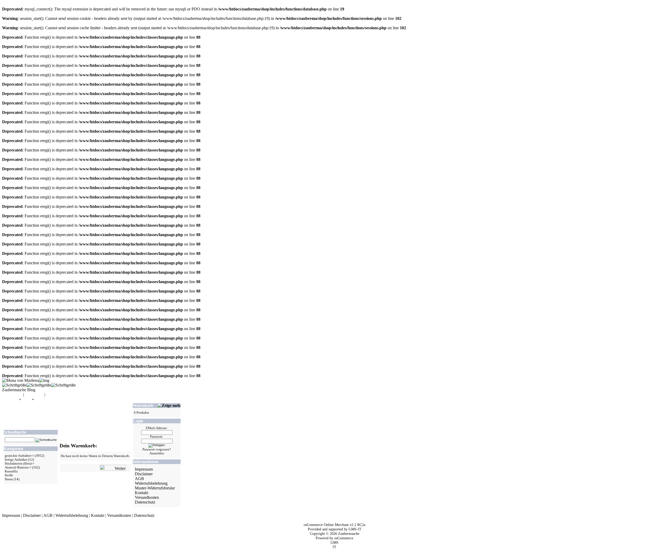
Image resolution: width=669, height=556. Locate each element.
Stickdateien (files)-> (19, 463)
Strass (9, 479)
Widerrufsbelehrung (151, 483)
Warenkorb (34, 394)
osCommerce (343, 538)
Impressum (144, 469)
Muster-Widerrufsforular (155, 488)
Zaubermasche (348, 533)
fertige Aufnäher (16, 459)
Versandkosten (147, 497)
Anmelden (156, 453)
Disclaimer (144, 474)
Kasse (51, 394)
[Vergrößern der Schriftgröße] (14, 385)
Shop (26, 399)
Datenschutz (145, 502)
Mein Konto (12, 394)
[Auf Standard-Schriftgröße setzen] (39, 385)
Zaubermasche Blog (18, 390)
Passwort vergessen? (156, 449)
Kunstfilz (11, 471)
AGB (139, 478)
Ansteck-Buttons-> (18, 467)
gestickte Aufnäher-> (19, 456)
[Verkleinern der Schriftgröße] (63, 385)
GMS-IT (355, 529)
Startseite (10, 399)
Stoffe (9, 475)
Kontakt (141, 492)
